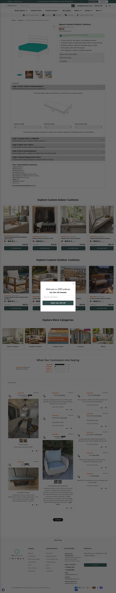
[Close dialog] (73, 283)
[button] (3, 590)
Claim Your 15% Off (58, 303)
